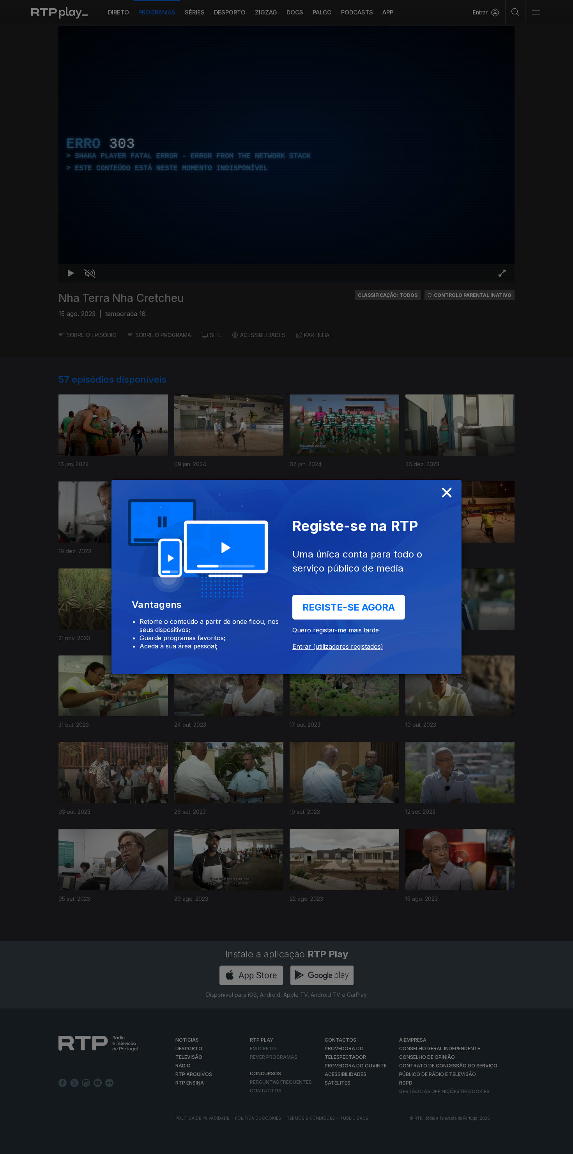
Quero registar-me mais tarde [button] (335, 630)
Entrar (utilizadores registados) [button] (337, 646)
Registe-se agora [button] (348, 607)
